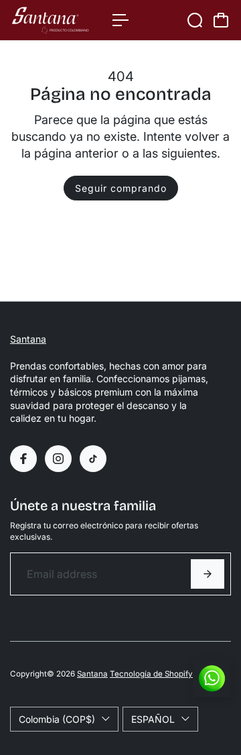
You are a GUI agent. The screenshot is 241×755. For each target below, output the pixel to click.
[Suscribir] (207, 574)
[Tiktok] (93, 458)
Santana (28, 339)
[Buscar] (195, 20)
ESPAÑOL (153, 719)
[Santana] (54, 20)
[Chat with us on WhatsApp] (211, 678)
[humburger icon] (120, 20)
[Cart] (221, 20)
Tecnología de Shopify (151, 674)
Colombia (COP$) (57, 719)
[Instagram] (58, 458)
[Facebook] (23, 458)
